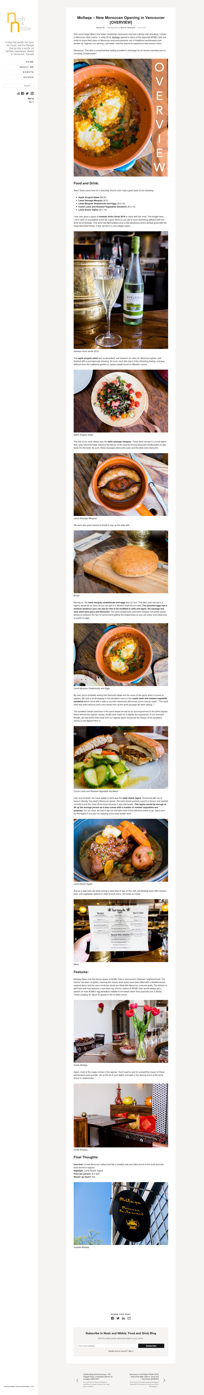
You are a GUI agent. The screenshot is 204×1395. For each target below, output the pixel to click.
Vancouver (131, 27)
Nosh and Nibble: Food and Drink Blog (16, 1386)
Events (28, 71)
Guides (28, 77)
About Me (27, 66)
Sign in (31, 102)
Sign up (31, 98)
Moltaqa (116, 37)
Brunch (123, 27)
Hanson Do (100, 27)
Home (30, 61)
